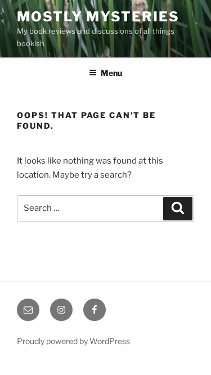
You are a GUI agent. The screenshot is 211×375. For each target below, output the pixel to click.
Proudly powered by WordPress (73, 341)
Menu (111, 73)
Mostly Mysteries (98, 16)
